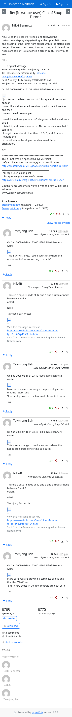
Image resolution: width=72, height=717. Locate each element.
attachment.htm (11, 204)
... (4, 95)
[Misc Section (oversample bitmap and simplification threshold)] (68, 11)
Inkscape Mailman (21, 4)
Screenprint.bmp (11, 208)
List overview (9, 618)
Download (12, 625)
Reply (7, 217)
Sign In (46, 4)
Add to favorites (14, 642)
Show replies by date (58, 222)
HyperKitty (37, 712)
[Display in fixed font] (63, 214)
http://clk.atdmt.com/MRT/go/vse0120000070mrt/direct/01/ (35, 165)
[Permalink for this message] (68, 214)
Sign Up (63, 4)
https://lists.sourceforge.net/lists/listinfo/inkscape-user (33, 179)
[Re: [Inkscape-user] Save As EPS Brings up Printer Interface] (4, 11)
